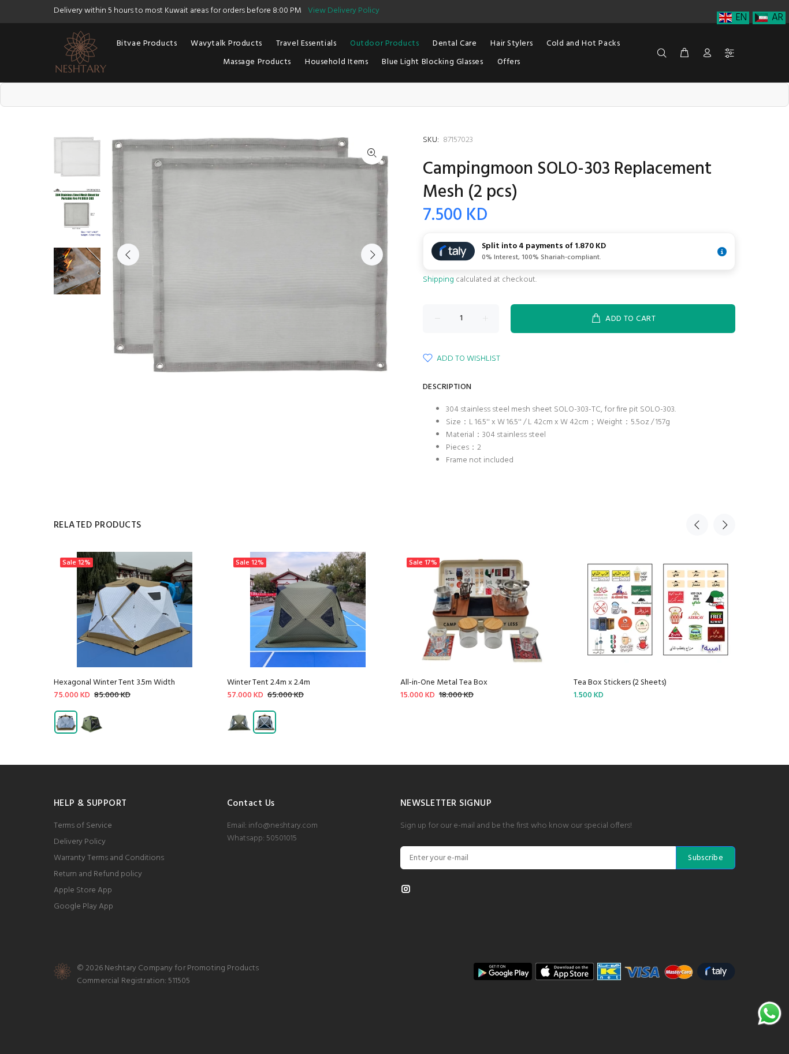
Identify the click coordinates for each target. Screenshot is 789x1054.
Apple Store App (83, 890)
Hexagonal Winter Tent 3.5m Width (114, 682)
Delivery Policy (80, 842)
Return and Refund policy (98, 874)
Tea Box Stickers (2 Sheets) (620, 682)
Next (372, 255)
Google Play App (83, 906)
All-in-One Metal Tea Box (443, 682)
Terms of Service (83, 825)
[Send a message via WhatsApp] (769, 1013)
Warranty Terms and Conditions (109, 858)
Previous (128, 255)
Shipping (438, 279)
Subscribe (705, 858)
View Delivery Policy (343, 10)
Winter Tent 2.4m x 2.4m (268, 682)
